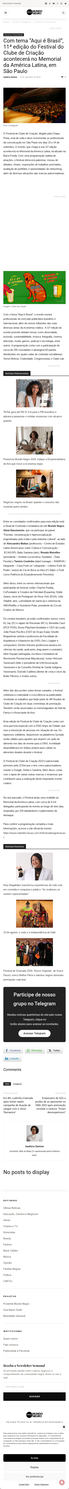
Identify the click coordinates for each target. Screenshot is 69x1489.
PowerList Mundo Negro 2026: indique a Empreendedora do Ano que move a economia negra (34, 461)
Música (7, 1256)
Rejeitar (34, 1467)
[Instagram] (46, 3)
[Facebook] (57, 3)
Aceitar (34, 1457)
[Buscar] (63, 13)
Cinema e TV (10, 1226)
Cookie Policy (24, 1484)
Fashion (7, 1244)
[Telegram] (65, 3)
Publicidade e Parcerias (16, 1350)
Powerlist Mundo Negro (16, 1303)
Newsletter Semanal (12, 3)
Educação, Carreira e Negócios (20, 1214)
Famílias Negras (12, 1268)
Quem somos (10, 1338)
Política (7, 1275)
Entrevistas (9, 1232)
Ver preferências (35, 1476)
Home (6, 21)
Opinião (7, 1262)
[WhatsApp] (61, 3)
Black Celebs (10, 1250)
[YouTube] (54, 3)
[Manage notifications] (62, 1482)
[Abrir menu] (6, 13)
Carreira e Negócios (21, 21)
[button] (64, 1427)
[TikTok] (50, 3)
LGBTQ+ (8, 1281)
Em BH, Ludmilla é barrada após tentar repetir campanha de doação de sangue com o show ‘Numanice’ (18, 1105)
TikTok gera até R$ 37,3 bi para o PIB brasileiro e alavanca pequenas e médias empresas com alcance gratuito (32, 416)
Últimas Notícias (11, 1207)
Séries (6, 1220)
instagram (17, 1084)
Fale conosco (10, 1344)
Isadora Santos (10, 77)
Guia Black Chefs (12, 1309)
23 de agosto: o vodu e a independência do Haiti (29, 932)
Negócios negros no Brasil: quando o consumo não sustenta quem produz (31, 504)
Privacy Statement (41, 1484)
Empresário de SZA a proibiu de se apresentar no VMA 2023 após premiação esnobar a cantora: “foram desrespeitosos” (50, 1105)
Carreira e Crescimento (45, 21)
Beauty (7, 1238)
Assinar (34, 1396)
